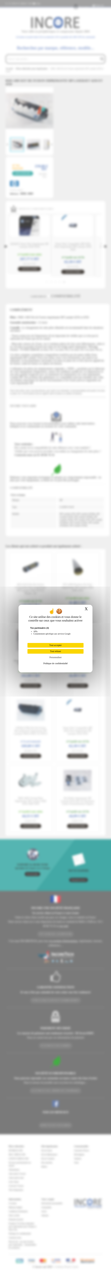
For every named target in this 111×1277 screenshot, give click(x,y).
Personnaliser (55, 657)
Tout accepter (55, 645)
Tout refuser (55, 651)
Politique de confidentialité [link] (55, 663)
